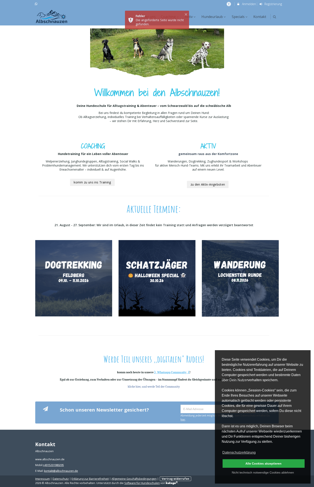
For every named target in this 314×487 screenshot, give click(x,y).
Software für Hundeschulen (142, 483)
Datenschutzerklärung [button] (239, 452)
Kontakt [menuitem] (259, 16)
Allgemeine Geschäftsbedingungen (134, 479)
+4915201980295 (53, 465)
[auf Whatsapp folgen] (36, 4)
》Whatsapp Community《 (171, 372)
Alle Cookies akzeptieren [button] (263, 463)
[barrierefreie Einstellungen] (229, 4)
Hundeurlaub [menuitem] (212, 16)
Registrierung (273, 4)
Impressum (42, 479)
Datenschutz (61, 479)
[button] (274, 16)
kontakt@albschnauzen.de (61, 471)
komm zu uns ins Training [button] (92, 182)
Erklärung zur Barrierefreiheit (90, 479)
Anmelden (248, 4)
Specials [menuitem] (238, 16)
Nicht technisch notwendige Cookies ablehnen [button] (263, 472)
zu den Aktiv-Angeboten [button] (208, 184)
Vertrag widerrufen (175, 479)
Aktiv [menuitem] (189, 16)
